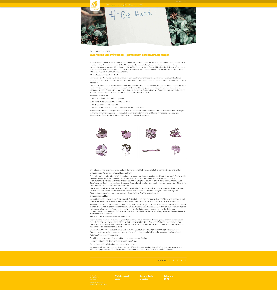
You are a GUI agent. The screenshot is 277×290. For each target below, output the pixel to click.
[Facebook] (168, 279)
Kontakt (139, 5)
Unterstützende (130, 5)
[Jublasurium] (95, 5)
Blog (122, 5)
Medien (178, 1)
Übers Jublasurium (113, 5)
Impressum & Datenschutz (98, 284)
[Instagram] (165, 279)
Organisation (144, 279)
